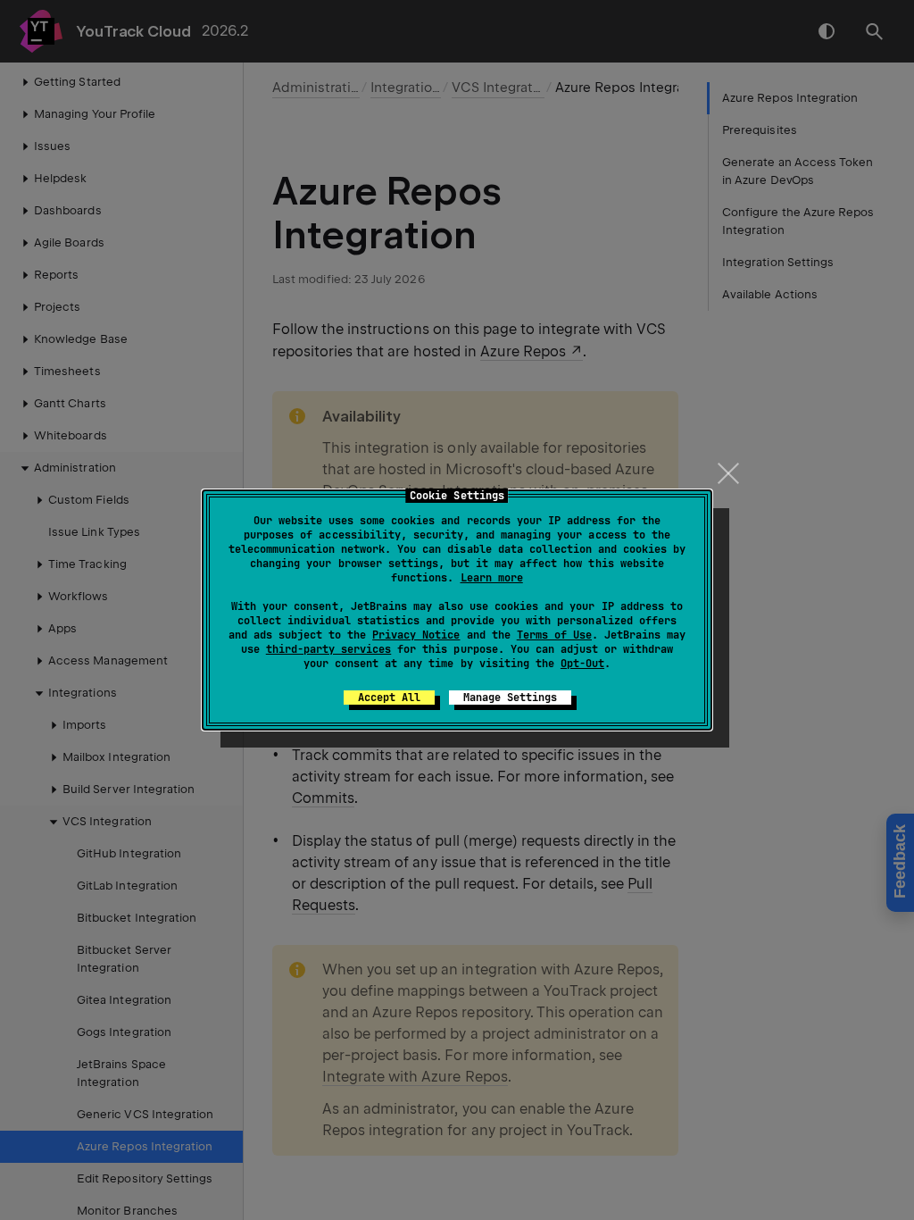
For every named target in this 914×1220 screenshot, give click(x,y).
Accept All (389, 697)
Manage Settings (510, 697)
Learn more (492, 578)
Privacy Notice (416, 635)
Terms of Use (554, 635)
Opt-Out (582, 663)
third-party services (328, 649)
